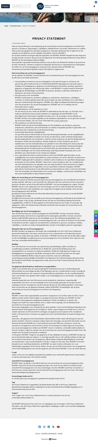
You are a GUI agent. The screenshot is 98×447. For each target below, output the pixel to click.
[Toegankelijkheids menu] (96, 2)
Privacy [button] (38, 433)
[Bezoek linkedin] (49, 427)
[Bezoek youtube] (58, 427)
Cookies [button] (60, 433)
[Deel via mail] (96, 231)
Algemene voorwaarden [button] (49, 433)
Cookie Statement (60, 121)
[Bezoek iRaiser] (49, 439)
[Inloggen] (94, 6)
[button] (5, 6)
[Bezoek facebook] (39, 427)
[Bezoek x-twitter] (53, 427)
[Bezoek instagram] (44, 427)
